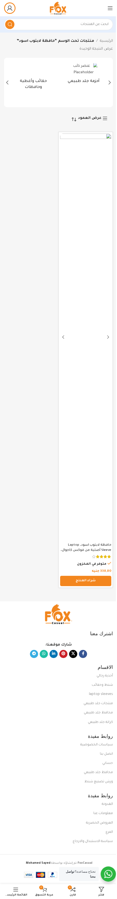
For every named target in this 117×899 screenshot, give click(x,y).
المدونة (107, 804)
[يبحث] (9, 24)
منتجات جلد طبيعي (98, 704)
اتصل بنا (106, 754)
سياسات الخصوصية (96, 745)
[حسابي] (9, 8)
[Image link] (58, 614)
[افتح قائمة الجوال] (110, 8)
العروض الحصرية (99, 823)
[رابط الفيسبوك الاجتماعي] (83, 654)
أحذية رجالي (105, 676)
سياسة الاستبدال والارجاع (93, 841)
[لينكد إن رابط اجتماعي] (54, 654)
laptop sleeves (101, 694)
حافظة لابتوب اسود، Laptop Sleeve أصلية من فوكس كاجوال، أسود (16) (86, 550)
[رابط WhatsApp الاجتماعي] (44, 654)
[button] (109, 82)
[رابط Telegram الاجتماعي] (34, 654)
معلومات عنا (103, 813)
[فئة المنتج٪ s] (83, 75)
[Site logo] (58, 8)
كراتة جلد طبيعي (100, 722)
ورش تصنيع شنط (98, 782)
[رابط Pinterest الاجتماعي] (63, 654)
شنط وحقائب (102, 685)
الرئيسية (106, 41)
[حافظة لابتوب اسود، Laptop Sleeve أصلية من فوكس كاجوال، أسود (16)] (86, 337)
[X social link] (73, 654)
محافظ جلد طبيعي (98, 713)
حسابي (107, 763)
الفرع (109, 832)
